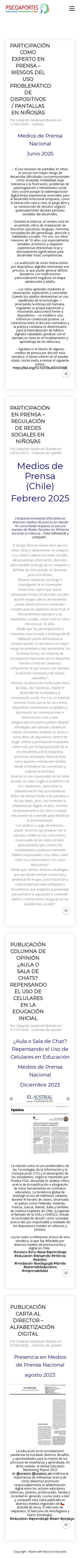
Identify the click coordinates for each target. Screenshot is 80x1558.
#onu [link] (32, 1252)
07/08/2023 (19, 1345)
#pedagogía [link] (43, 1263)
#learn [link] (54, 1519)
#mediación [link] (23, 1263)
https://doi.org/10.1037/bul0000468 (40, 368)
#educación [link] (23, 1256)
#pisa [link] (41, 1252)
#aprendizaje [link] (56, 1252)
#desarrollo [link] (42, 1256)
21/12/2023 (19, 1029)
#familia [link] (60, 1263)
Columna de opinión (47, 452)
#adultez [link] (40, 1260)
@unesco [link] (23, 1474)
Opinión (38, 124)
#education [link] (19, 1519)
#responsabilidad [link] (35, 1271)
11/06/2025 (19, 124)
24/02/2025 (19, 452)
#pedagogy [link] (69, 1519)
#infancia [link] (59, 1256)
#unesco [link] (20, 1252)
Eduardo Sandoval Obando (36, 120)
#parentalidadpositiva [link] (40, 1267)
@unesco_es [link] (42, 1474)
